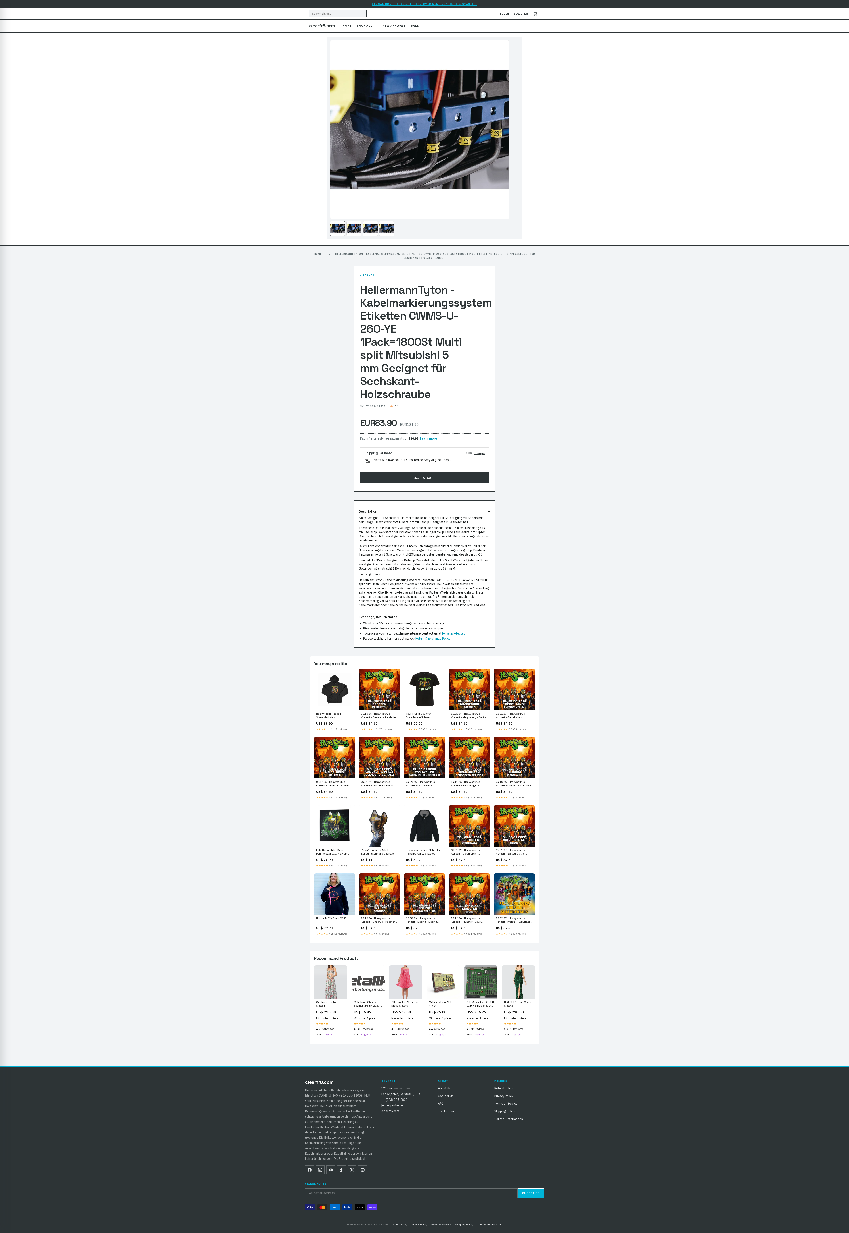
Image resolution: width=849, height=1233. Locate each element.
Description (368, 511)
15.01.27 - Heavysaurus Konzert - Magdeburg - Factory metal (469, 716)
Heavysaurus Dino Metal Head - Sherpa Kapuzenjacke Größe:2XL (424, 852)
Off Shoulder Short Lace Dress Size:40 (405, 1003)
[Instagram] (320, 1169)
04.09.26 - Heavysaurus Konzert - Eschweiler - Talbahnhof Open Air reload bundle (422, 784)
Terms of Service (506, 1104)
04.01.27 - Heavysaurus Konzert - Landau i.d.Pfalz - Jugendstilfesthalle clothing (377, 784)
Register (520, 13)
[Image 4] (386, 228)
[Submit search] (362, 14)
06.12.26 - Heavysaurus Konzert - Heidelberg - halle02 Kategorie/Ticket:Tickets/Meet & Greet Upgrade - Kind (334, 784)
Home (347, 25)
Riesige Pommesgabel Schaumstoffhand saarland (378, 851)
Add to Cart (424, 478)
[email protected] (454, 633)
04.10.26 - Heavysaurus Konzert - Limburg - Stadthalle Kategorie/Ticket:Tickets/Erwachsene (514, 784)
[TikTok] (341, 1169)
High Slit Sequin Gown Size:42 (517, 1003)
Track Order (446, 1111)
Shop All (364, 25)
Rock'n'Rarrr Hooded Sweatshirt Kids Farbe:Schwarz (328, 716)
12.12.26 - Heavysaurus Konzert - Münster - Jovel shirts (466, 920)
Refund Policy (503, 1088)
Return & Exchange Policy (432, 639)
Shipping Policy (504, 1111)
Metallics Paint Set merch (440, 1003)
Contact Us (445, 1096)
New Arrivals (394, 25)
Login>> (328, 1034)
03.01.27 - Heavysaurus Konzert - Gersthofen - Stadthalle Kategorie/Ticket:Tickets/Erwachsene (469, 852)
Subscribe (530, 1193)
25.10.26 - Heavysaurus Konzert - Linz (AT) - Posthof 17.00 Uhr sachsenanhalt (378, 920)
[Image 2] (353, 228)
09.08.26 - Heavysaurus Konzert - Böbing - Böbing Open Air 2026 (421, 920)
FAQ (441, 1104)
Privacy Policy (503, 1096)
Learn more (428, 438)
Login (504, 13)
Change (479, 453)
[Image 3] (370, 228)
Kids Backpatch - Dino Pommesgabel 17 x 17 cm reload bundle (332, 852)
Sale (415, 25)
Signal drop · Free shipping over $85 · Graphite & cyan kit (424, 4)
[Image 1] (337, 228)
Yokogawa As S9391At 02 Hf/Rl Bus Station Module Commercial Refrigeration (480, 1004)
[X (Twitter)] (352, 1169)
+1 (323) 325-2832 (394, 1100)
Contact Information (508, 1119)
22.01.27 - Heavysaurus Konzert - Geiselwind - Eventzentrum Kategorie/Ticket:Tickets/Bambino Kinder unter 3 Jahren (514, 716)
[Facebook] (309, 1169)
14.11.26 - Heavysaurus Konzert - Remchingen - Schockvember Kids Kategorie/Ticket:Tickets (465, 784)
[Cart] (535, 14)
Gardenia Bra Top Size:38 (326, 1003)
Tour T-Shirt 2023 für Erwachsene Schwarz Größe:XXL (419, 716)
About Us (444, 1088)
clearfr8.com (322, 26)
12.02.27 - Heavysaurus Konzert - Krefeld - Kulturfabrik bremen (514, 920)
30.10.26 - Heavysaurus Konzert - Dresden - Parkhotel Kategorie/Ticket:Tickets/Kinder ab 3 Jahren (379, 716)
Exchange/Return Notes (378, 617)
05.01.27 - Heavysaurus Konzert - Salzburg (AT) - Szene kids (511, 852)
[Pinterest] (362, 1169)
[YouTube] (330, 1169)
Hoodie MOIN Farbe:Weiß (331, 918)
